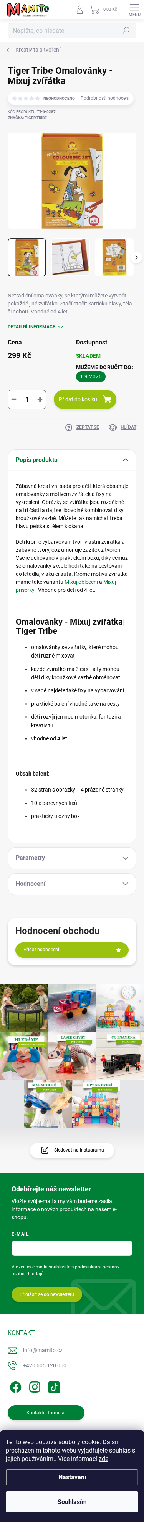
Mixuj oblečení (81, 582)
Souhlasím (72, 1502)
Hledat (126, 30)
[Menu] (134, 9)
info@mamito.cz (43, 1350)
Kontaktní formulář (46, 1412)
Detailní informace (31, 327)
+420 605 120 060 (44, 1365)
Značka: (27, 118)
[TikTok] (53, 1385)
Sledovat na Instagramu (79, 1150)
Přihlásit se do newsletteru (47, 1294)
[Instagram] (33, 1385)
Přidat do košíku (78, 399)
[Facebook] (14, 1385)
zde (103, 1458)
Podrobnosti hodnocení (105, 98)
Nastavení (72, 1477)
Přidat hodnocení (41, 949)
